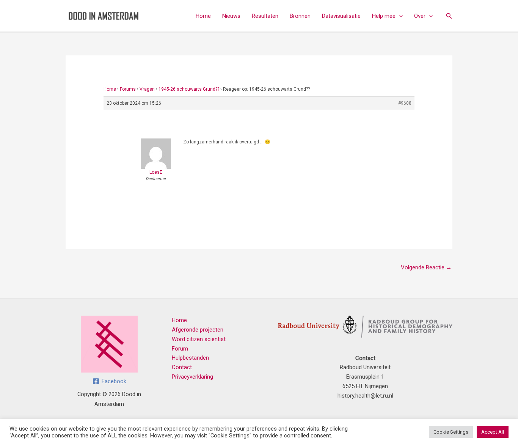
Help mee (384, 16)
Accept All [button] (492, 432)
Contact (182, 367)
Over (419, 16)
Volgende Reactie (426, 267)
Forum (180, 348)
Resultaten (265, 16)
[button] (399, 16)
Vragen (147, 89)
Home (203, 16)
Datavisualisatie (341, 16)
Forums (128, 89)
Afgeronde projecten (197, 329)
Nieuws (231, 16)
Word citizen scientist (199, 339)
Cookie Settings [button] (450, 432)
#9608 (404, 103)
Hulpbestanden (190, 357)
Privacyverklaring (192, 376)
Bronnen (300, 16)
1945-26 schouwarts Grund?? (189, 89)
